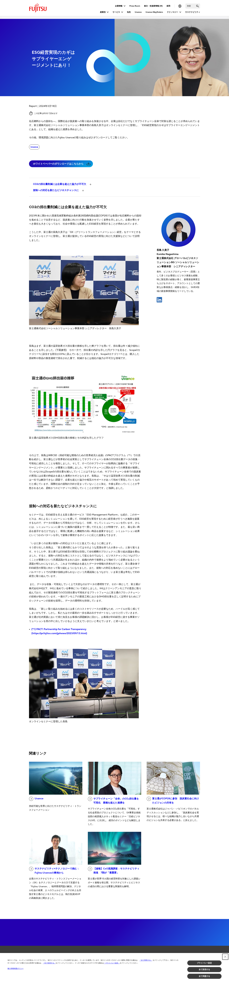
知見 (129, 12)
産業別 (103, 12)
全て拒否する (204, 969)
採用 (168, 6)
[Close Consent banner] (225, 957)
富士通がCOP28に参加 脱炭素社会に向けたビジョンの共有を (175, 800)
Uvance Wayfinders (154, 12)
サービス (116, 12)
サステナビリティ (192, 12)
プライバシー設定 (204, 963)
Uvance (138, 12)
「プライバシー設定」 (112, 963)
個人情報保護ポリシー (15, 968)
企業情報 (118, 6)
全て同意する (204, 976)
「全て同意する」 (145, 960)
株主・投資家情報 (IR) (153, 6)
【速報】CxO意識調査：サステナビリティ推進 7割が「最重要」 (116, 870)
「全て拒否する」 (49, 963)
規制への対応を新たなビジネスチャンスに (56, 190)
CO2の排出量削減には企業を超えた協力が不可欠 (60, 184)
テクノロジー (172, 12)
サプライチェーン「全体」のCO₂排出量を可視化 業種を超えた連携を (116, 800)
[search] (197, 6)
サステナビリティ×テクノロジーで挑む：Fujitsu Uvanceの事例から (57, 870)
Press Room (134, 6)
